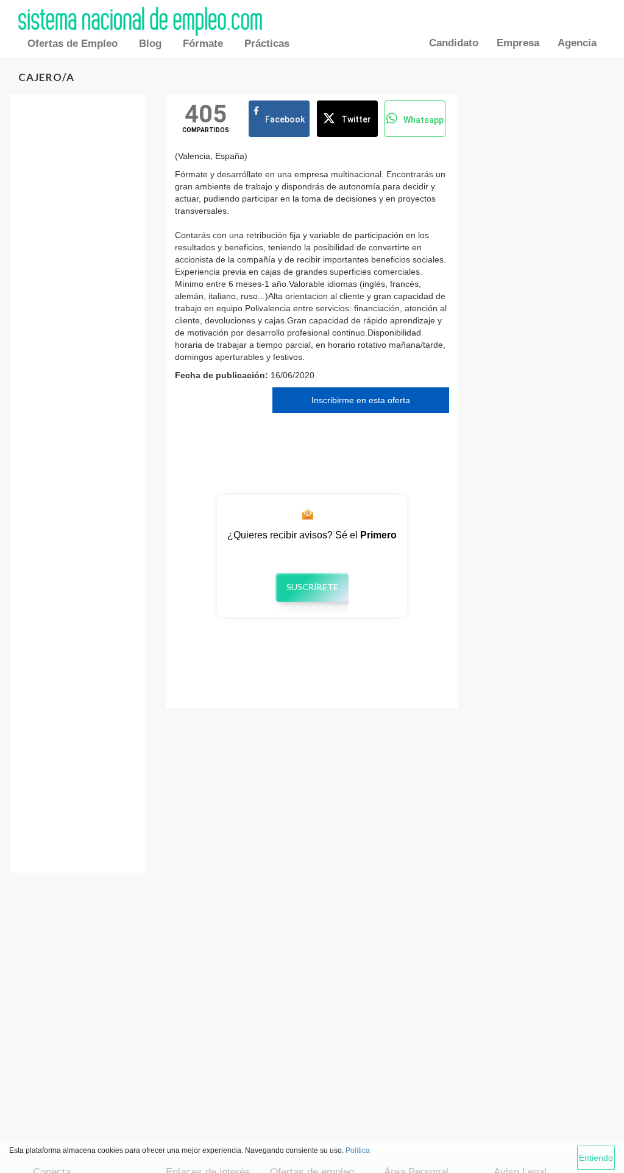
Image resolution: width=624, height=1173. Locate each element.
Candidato (453, 43)
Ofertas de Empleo (72, 43)
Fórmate (203, 43)
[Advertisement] (78, 296)
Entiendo (596, 1158)
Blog (150, 43)
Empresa (518, 43)
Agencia (577, 43)
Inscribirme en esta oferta (360, 400)
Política (358, 1150)
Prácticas (266, 43)
